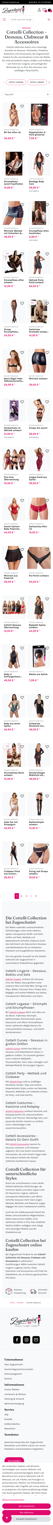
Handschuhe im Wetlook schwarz (12, 429)
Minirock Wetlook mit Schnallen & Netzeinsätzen (13, 232)
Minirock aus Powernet (11, 576)
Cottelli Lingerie (37, 82)
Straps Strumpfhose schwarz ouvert (12, 330)
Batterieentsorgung (14, 1403)
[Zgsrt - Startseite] (26, 1321)
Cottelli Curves (13, 1048)
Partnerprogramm (13, 1373)
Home (12, 1303)
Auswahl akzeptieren (26, 1519)
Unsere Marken (12, 1389)
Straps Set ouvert (38, 428)
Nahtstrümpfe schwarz (36, 823)
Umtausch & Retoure (15, 1394)
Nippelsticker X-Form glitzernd (37, 133)
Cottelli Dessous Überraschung (12, 626)
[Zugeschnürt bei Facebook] (17, 1340)
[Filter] (7, 1518)
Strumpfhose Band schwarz (14, 774)
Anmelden (14, 1461)
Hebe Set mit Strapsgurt (11, 823)
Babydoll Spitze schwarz (37, 626)
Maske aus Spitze (38, 674)
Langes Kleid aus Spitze (38, 478)
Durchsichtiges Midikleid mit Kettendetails (37, 774)
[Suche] (49, 19)
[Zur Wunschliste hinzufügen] (22, 106)
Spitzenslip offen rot (38, 527)
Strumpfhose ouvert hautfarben (13, 182)
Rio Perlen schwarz (39, 575)
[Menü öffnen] (4, 19)
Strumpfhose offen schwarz (14, 281)
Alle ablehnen (26, 1512)
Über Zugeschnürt (13, 1364)
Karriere (8, 1378)
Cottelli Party (16, 1081)
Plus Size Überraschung (11, 478)
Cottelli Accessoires (19, 1144)
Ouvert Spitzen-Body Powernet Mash (12, 527)
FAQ (6, 1414)
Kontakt (8, 1419)
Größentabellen (12, 1424)
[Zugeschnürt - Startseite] (13, 10)
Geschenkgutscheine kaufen (18, 1369)
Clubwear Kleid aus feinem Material (12, 872)
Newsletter (9, 1428)
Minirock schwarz (38, 378)
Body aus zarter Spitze (12, 724)
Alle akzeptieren (27, 1506)
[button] (39, 10)
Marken (26, 28)
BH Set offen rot (12, 132)
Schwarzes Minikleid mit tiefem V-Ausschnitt (36, 724)
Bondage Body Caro (36, 182)
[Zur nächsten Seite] (31, 896)
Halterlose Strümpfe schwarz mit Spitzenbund (38, 330)
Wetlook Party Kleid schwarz (36, 281)
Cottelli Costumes (15, 1111)
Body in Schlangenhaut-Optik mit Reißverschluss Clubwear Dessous (13, 675)
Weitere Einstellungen (13, 1499)
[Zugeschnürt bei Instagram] (26, 1340)
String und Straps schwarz (38, 872)
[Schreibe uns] (36, 1340)
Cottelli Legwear (16, 82)
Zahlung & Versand (14, 1398)
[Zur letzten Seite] (35, 896)
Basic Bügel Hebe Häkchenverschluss (13, 379)
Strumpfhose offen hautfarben (39, 232)
